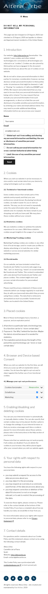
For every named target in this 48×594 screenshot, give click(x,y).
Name (6, 116)
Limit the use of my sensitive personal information (22, 155)
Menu (25, 17)
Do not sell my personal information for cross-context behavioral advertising (23, 149)
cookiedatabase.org (11, 565)
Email (6, 126)
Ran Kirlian (19, 587)
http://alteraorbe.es (21, 55)
